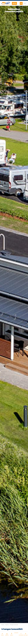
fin (21, 3)
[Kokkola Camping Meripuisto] (5, 3)
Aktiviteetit (16, 632)
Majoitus (7, 635)
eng (25, 3)
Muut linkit (26, 635)
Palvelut (11, 635)
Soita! (14, 3)
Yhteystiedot (21, 635)
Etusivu (2, 635)
